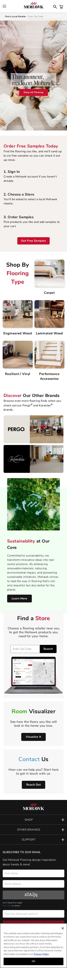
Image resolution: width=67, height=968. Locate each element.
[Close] (63, 928)
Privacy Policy (41, 954)
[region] (33, 945)
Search (48, 649)
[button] (33, 820)
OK (33, 961)
